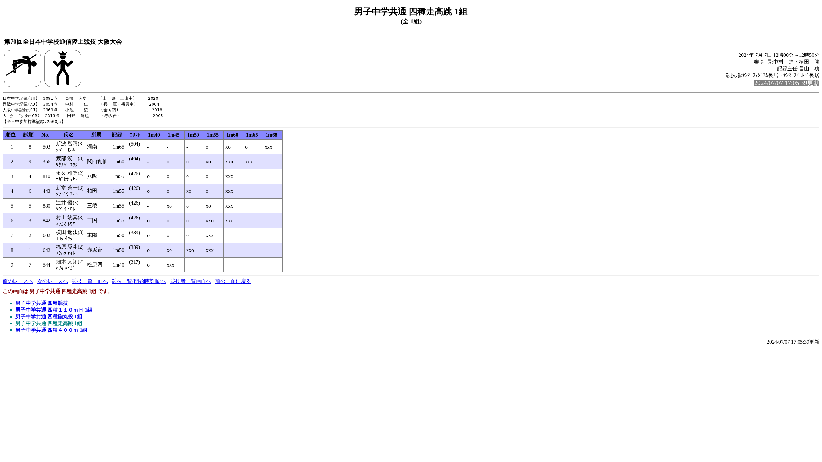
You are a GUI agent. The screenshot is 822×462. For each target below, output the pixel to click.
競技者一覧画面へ (190, 281)
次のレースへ (52, 281)
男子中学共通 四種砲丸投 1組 (48, 316)
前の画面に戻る (233, 281)
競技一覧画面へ (90, 281)
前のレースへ (18, 281)
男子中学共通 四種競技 (41, 303)
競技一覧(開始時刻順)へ (139, 281)
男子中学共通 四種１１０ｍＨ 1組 (53, 309)
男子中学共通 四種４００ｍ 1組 (51, 330)
